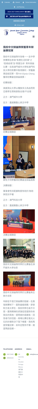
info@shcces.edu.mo (32, 354)
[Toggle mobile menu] (34, 36)
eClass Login (20, 25)
